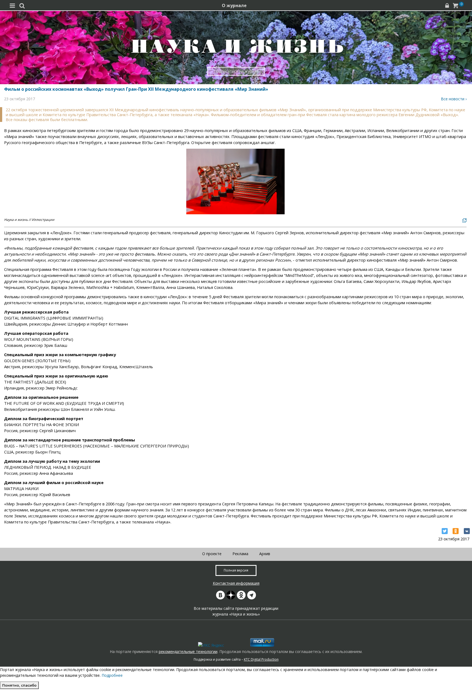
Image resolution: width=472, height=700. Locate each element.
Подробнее (112, 675)
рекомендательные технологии (188, 651)
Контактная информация (236, 583)
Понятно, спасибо (19, 685)
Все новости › (454, 98)
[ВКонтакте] (467, 531)
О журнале (234, 5)
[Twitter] (445, 531)
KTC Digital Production (261, 659)
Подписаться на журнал (236, 71)
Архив (264, 553)
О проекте (212, 553)
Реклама (240, 553)
